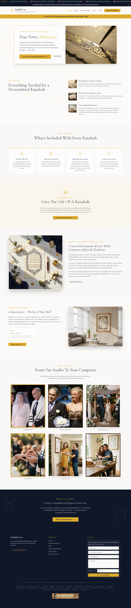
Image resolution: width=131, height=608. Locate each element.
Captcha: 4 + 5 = (92, 570)
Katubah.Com (38, 586)
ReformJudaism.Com (44, 588)
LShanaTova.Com (69, 586)
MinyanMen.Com (102, 588)
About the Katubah (54, 543)
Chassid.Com (77, 588)
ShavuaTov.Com (94, 588)
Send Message (105, 575)
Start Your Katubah (112, 10)
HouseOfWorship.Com (46, 589)
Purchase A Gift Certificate (64, 217)
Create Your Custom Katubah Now (33, 57)
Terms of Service (54, 554)
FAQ (100, 10)
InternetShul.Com (56, 589)
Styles (76, 10)
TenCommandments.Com (20, 586)
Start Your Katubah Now (64, 519)
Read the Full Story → (76, 282)
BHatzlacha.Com (85, 588)
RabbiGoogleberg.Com (84, 589)
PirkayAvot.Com (30, 586)
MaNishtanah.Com (89, 586)
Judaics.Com (110, 588)
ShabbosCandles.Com (79, 586)
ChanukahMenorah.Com (100, 586)
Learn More (57, 56)
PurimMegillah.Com (111, 586)
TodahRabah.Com (65, 589)
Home (69, 10)
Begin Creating (16, 344)
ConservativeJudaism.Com (33, 588)
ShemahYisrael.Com (60, 586)
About (94, 10)
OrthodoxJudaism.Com (21, 588)
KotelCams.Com (60, 588)
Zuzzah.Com (52, 588)
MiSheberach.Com (69, 588)
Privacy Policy (53, 551)
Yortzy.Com (45, 586)
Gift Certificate (85, 10)
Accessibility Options (20, 550)
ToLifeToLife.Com (74, 589)
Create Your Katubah (55, 548)
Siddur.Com (51, 586)
